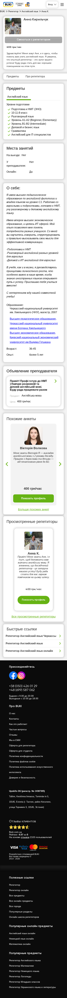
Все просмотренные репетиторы (34, 616)
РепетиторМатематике (21, 965)
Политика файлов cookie (22, 761)
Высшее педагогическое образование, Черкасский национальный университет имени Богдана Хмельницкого (34, 323)
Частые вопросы (18, 729)
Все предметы (16, 895)
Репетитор (14, 885)
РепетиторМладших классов (24, 981)
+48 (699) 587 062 (22, 690)
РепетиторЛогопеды (20, 976)
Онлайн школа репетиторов (24, 917)
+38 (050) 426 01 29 (23, 686)
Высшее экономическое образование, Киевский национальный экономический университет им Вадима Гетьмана (34, 337)
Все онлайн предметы (21, 901)
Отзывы (13, 734)
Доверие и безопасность (22, 777)
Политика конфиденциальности (26, 756)
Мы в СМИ (14, 740)
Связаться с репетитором (33, 39)
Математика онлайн (20, 944)
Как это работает (18, 724)
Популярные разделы (20, 911)
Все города (15, 906)
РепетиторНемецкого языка (24, 971)
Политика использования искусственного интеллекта (31, 770)
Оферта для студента (20, 751)
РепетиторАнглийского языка (25, 960)
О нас (12, 713)
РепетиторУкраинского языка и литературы (32, 987)
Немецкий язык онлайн (21, 938)
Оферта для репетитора (22, 745)
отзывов (25, 837)
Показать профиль (33, 498)
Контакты (14, 718)
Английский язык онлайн (22, 933)
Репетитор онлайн (19, 890)
